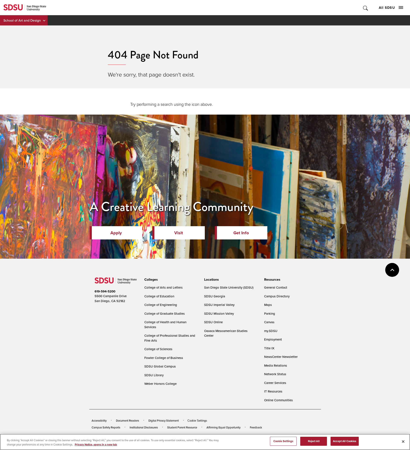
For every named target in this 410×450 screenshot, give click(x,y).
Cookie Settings (197, 420)
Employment (273, 339)
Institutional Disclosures (144, 427)
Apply (116, 233)
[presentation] (150, 280)
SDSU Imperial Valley (219, 304)
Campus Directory (277, 296)
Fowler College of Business (163, 358)
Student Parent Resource (182, 427)
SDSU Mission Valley (219, 313)
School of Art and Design (22, 20)
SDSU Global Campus (160, 366)
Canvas (269, 322)
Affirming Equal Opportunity (223, 427)
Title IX (269, 348)
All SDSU (387, 7)
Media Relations (275, 365)
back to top (392, 270)
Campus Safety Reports (106, 427)
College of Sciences (158, 349)
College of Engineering (160, 304)
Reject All (313, 441)
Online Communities (278, 400)
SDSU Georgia (214, 296)
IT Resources (273, 391)
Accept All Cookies (344, 441)
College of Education (159, 296)
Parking (269, 313)
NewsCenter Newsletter (281, 356)
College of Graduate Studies (164, 313)
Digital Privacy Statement (163, 420)
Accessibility (99, 420)
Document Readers (127, 420)
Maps (268, 304)
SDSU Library (154, 375)
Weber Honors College (160, 383)
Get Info (241, 233)
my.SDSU (270, 331)
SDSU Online (213, 322)
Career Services (275, 383)
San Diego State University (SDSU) (228, 287)
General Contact (275, 287)
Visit (178, 233)
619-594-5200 (105, 291)
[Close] (403, 441)
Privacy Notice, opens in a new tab (96, 445)
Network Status (275, 374)
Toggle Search (365, 7)
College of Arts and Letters (163, 287)
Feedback (256, 427)
